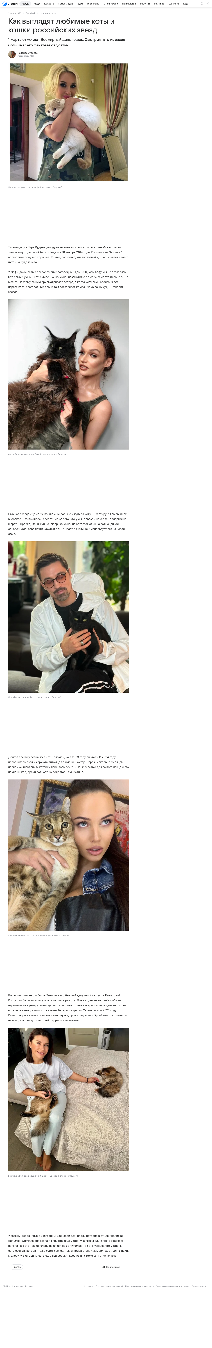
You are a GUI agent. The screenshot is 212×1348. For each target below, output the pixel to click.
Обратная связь (199, 1346)
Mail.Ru (6, 1346)
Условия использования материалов (172, 1346)
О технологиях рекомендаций (109, 1346)
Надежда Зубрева (28, 53)
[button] (68, 122)
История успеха (48, 13)
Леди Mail (30, 13)
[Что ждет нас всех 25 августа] (180, 1321)
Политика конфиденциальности (139, 1346)
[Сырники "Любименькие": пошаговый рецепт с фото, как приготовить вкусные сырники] (31, 1321)
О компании (17, 1346)
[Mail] (4, 3)
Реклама (29, 1346)
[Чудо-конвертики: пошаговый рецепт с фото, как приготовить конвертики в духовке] (131, 1321)
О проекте (88, 1346)
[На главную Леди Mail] (12, 3)
